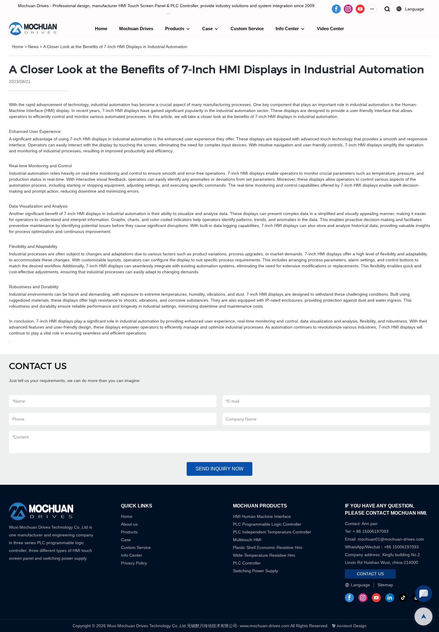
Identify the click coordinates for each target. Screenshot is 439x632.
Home (101, 28)
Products (174, 28)
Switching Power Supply (255, 570)
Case (207, 28)
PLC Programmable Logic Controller (267, 524)
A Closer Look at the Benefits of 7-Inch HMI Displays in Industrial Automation (115, 46)
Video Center (330, 28)
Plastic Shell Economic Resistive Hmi (267, 547)
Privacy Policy (134, 563)
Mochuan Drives (136, 28)
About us (129, 524)
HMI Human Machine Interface (262, 516)
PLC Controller (247, 563)
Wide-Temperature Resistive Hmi (264, 555)
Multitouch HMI (247, 539)
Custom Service (247, 28)
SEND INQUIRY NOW (219, 468)
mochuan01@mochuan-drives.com (391, 539)
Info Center (287, 28)
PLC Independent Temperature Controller (272, 532)
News (33, 46)
